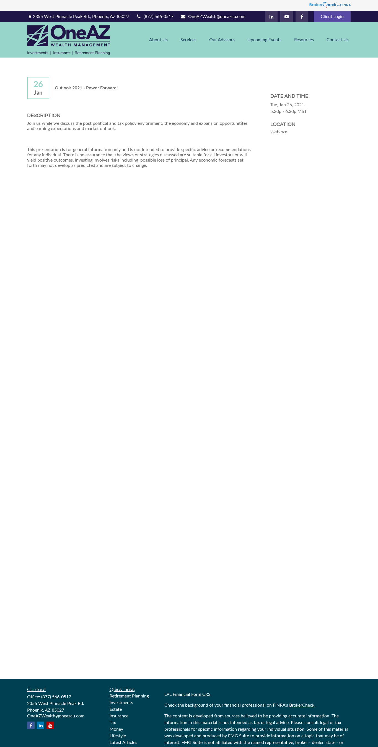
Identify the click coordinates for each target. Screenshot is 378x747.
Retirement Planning (129, 696)
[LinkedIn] (271, 16)
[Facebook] (302, 16)
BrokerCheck (301, 705)
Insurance (119, 716)
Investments (121, 703)
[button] (158, 40)
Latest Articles (123, 742)
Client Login (332, 16)
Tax (113, 722)
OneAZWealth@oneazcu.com (216, 16)
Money (116, 729)
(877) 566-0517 (159, 16)
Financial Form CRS (192, 694)
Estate (116, 709)
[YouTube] (286, 16)
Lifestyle (118, 736)
